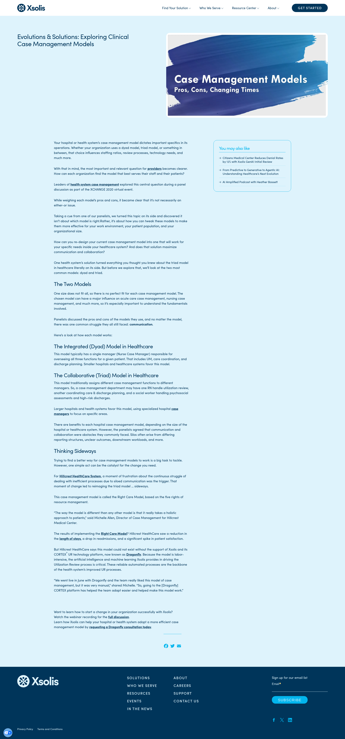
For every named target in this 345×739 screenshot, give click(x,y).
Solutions (138, 677)
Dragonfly (133, 554)
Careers (182, 685)
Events (134, 700)
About (180, 677)
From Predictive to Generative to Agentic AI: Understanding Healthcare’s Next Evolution (251, 172)
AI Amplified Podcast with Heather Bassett (250, 182)
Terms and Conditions (50, 729)
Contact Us (186, 700)
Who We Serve (142, 685)
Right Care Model (114, 533)
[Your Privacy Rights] (7, 732)
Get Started (310, 8)
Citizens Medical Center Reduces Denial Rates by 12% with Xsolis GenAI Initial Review (253, 160)
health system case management (94, 184)
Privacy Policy (25, 729)
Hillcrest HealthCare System (80, 476)
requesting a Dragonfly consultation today (120, 627)
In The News (139, 708)
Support (183, 693)
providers (155, 168)
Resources (138, 693)
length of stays (70, 538)
